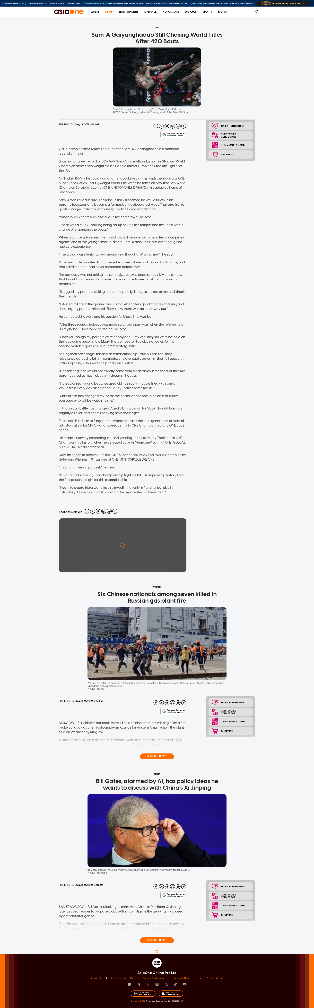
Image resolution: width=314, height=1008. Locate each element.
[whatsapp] (172, 126)
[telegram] (167, 126)
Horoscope (171, 11)
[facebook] (156, 126)
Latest (95, 11)
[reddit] (178, 126)
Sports (207, 11)
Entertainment (128, 11)
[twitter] (161, 126)
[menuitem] (95, 12)
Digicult (190, 11)
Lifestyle (150, 11)
